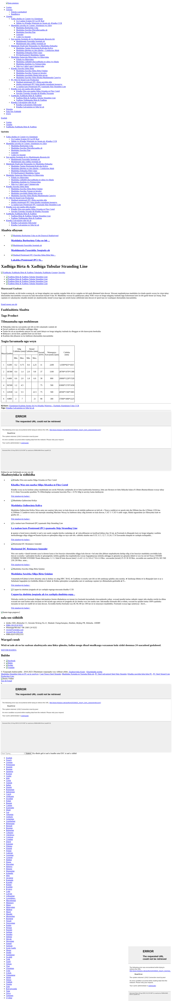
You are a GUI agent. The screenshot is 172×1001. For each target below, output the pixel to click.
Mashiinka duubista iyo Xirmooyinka (31, 64)
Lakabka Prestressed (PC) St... (27, 260)
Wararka (9, 109)
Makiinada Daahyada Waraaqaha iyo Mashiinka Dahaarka (34, 46)
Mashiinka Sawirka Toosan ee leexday (31, 73)
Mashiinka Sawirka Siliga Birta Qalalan (32, 71)
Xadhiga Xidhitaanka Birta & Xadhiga (31, 100)
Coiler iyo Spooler (23, 37)
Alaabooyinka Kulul (77, 672)
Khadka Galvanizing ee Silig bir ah (30, 107)
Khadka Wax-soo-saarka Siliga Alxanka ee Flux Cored (38, 91)
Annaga (9, 10)
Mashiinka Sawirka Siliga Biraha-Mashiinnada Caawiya (38, 77)
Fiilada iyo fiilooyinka (25, 59)
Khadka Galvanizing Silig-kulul (28, 105)
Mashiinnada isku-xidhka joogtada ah (31, 43)
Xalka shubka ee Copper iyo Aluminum (27, 19)
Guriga (9, 7)
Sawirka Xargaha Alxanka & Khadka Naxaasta (35, 93)
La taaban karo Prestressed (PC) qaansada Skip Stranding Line (41, 87)
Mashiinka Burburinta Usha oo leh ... (30, 240)
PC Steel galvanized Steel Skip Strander (111, 674)
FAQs (8, 114)
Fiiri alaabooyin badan (20, 496)
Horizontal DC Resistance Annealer (29, 548)
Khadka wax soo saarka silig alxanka (26, 89)
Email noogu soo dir (9, 304)
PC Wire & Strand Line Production (25, 80)
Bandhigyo (15, 14)
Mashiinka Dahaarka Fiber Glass (29, 53)
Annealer (19, 34)
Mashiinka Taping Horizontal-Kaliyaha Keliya (34, 48)
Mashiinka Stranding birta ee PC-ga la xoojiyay (20, 674)
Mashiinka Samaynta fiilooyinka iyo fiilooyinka (30, 57)
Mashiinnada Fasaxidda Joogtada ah (30, 41)
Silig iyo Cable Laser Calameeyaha (30, 66)
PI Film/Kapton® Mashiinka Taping (30, 55)
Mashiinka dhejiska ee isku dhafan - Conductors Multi (37, 50)
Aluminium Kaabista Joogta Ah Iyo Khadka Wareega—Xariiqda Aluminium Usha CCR (44, 406)
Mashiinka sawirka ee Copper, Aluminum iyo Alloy (31, 25)
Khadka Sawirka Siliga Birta (22, 68)
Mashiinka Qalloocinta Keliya (26, 505)
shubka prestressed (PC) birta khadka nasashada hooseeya (39, 84)
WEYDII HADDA (8, 650)
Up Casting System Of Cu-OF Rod (30, 21)
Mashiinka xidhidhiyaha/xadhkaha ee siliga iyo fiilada (37, 62)
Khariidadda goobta (94, 672)
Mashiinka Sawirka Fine (26, 32)
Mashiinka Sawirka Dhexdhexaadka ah (31, 30)
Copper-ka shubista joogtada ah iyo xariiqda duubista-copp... (43, 594)
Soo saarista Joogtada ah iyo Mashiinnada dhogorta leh (33, 39)
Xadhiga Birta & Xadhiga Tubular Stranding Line (36, 98)
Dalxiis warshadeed (19, 12)
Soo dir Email (6, 681)
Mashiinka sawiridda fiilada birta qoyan (31, 75)
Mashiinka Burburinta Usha (27, 28)
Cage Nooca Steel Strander (50, 674)
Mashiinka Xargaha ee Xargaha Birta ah (78, 674)
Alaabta (9, 16)
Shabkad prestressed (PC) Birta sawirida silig (34, 82)
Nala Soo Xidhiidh (13, 111)
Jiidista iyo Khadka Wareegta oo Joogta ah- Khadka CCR (39, 23)
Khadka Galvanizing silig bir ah (23, 102)
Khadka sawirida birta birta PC (140, 674)
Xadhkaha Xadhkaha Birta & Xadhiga (26, 96)
